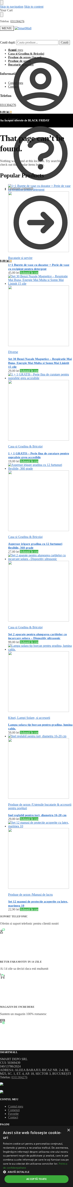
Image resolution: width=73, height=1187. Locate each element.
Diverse (13, 352)
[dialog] (36, 1156)
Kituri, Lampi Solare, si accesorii (29, 717)
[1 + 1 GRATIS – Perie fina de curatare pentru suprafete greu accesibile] (40, 407)
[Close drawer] (1, 14)
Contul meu (15, 50)
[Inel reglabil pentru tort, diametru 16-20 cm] (40, 767)
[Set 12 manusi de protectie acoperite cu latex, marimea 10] (40, 855)
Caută (64, 42)
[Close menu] (1, 2)
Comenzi (14, 1110)
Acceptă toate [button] (36, 1179)
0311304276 (17, 21)
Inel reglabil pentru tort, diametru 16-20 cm (37, 815)
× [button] (68, 1130)
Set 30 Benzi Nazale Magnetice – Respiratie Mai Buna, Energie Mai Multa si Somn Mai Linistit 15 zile (40, 362)
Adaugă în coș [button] (29, 272)
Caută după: (7, 42)
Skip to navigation (11, 6)
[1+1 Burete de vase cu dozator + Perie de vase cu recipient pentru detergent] (40, 218)
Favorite (13, 1113)
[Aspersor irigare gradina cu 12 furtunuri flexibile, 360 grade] (40, 497)
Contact (13, 119)
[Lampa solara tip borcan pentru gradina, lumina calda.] (40, 678)
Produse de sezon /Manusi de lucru (30, 894)
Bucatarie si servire (20, 258)
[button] (6, 260)
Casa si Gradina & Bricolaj (25, 446)
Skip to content (33, 6)
